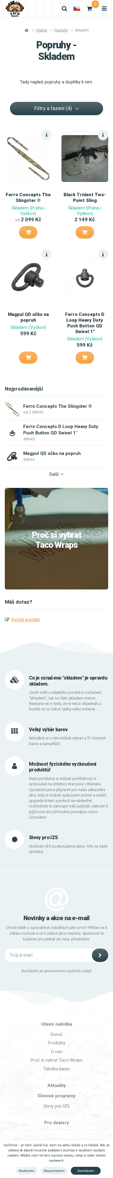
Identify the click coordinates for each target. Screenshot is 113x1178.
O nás (56, 1051)
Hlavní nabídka (56, 1024)
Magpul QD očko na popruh (28, 317)
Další (54, 474)
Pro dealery (56, 1122)
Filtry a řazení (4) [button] (53, 108)
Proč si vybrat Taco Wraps (56, 540)
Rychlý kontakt (25, 619)
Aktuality (56, 1085)
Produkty (56, 1043)
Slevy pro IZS (56, 1106)
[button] (28, 232)
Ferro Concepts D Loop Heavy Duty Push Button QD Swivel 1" (84, 323)
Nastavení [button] (26, 1171)
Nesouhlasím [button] (54, 1171)
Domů (56, 1034)
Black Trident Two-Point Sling (85, 197)
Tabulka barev (56, 1069)
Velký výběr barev (48, 729)
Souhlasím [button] (85, 1171)
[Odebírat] (100, 955)
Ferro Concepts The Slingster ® (28, 197)
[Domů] (15, 9)
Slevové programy (56, 1095)
